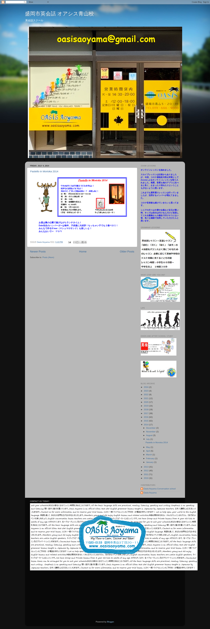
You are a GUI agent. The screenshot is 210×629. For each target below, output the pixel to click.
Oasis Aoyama (150, 493)
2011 (146, 474)
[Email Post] (69, 242)
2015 (146, 421)
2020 (146, 402)
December (151, 428)
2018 (146, 409)
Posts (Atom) (48, 257)
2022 (146, 395)
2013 (146, 467)
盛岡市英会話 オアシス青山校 (59, 14)
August (149, 435)
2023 (146, 391)
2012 (146, 471)
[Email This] (74, 242)
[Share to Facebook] (82, 242)
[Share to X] (80, 242)
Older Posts (127, 251)
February (150, 458)
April (148, 451)
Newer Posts (38, 251)
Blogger (110, 622)
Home (83, 251)
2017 (146, 413)
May (148, 447)
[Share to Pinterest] (85, 242)
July (148, 439)
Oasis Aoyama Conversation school (160, 489)
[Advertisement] (140, 595)
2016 (146, 417)
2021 (146, 398)
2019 (146, 406)
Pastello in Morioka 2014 (44, 171)
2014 (146, 425)
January (150, 462)
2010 (146, 478)
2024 (146, 387)
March (149, 455)
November (151, 432)
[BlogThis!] (77, 242)
